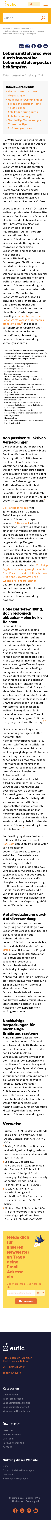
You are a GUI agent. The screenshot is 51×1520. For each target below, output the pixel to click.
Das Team (8, 1438)
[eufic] (9, 4)
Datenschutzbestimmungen (18, 1470)
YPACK (7, 950)
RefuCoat (8, 843)
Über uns (8, 1430)
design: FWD (33, 1498)
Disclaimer (9, 1474)
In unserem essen (13, 1398)
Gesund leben (11, 1394)
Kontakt (7, 1446)
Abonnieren (25, 1301)
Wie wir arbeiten (12, 1434)
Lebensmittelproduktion (17, 1402)
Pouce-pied (32, 1501)
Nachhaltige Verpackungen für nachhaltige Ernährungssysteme (24, 124)
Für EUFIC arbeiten (13, 1442)
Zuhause (6, 28)
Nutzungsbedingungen (15, 1478)
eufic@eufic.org (12, 1372)
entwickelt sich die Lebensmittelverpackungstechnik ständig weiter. (23, 319)
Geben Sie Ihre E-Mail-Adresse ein (24, 1285)
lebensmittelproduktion (23, 28)
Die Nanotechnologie (16, 507)
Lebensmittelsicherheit (16, 1406)
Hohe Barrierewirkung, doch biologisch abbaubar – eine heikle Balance (25, 103)
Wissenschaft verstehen (16, 1411)
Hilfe (5, 1466)
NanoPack (23, 523)
